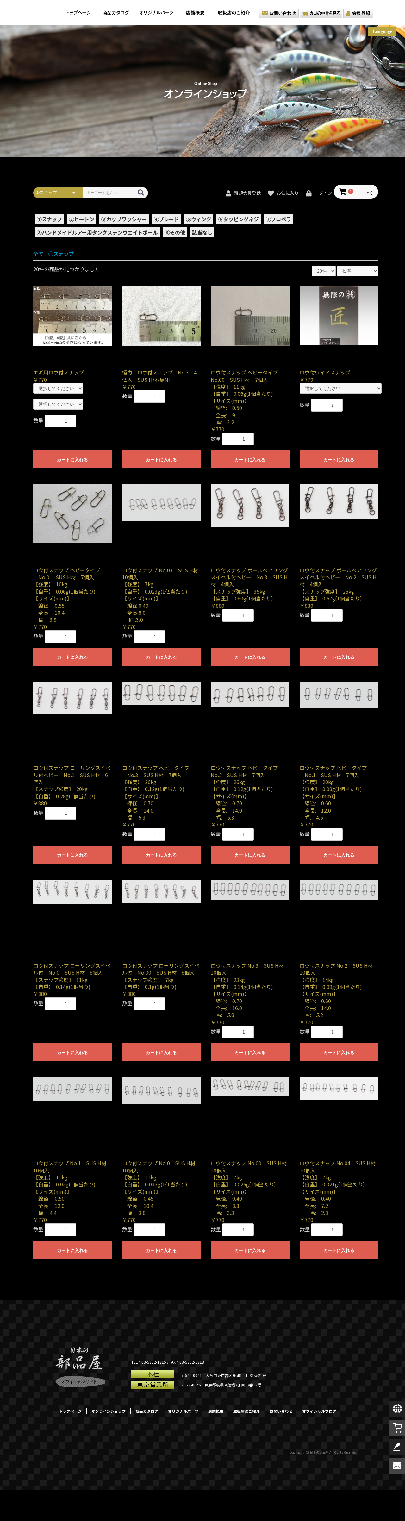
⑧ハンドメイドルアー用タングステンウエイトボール (97, 232)
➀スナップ (49, 219)
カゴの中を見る (321, 13)
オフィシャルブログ (319, 1411)
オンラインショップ (108, 1411)
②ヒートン (81, 219)
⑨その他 (175, 232)
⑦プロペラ (278, 219)
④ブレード (166, 219)
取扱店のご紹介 (235, 12)
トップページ (79, 12)
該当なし (202, 232)
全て (38, 253)
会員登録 (358, 13)
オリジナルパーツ (156, 12)
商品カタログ (116, 12)
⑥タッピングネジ (238, 219)
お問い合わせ (279, 13)
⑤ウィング (198, 219)
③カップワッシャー (124, 219)
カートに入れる (72, 459)
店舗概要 (195, 12)
